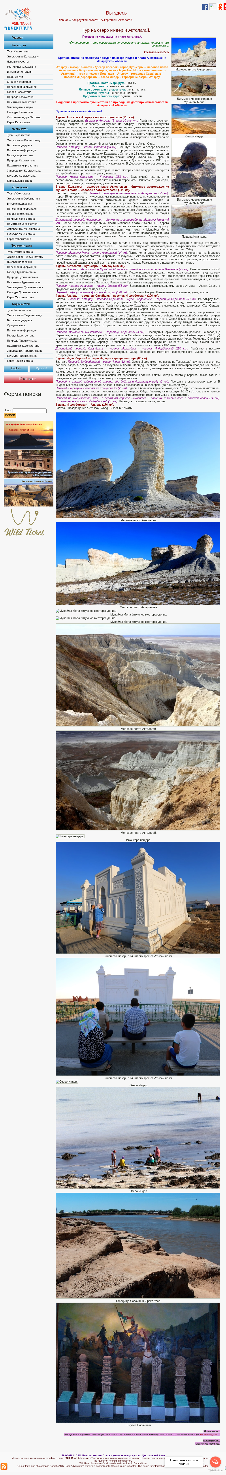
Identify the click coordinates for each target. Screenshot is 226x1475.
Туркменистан (21, 245)
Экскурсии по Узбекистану (23, 198)
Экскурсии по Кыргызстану (24, 140)
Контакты (27, 378)
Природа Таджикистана (22, 340)
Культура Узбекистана (21, 234)
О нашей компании (19, 81)
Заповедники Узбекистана (23, 229)
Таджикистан (20, 304)
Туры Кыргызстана (18, 135)
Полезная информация (22, 87)
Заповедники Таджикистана (24, 350)
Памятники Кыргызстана (22, 165)
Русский (41, 368)
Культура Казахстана (20, 112)
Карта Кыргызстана (19, 180)
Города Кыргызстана (20, 155)
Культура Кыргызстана (21, 175)
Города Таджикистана (20, 335)
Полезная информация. (22, 150)
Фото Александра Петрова (24, 117)
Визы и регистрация (19, 71)
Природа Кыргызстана (21, 160)
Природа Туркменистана (22, 277)
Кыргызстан (19, 129)
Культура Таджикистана (22, 355)
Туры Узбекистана (18, 193)
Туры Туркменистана (20, 251)
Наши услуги (15, 76)
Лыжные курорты (18, 61)
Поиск (8, 410)
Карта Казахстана (18, 122)
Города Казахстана (19, 92)
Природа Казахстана (20, 97)
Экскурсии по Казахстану (23, 56)
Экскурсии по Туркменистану (25, 257)
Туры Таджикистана (19, 310)
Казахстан (18, 45)
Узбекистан (19, 187)
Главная (17, 37)
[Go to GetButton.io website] (215, 1470)
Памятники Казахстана (21, 102)
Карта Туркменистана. (21, 297)
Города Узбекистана (20, 213)
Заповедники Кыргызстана (24, 170)
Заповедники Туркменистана (25, 287)
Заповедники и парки (20, 107)
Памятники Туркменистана (24, 282)
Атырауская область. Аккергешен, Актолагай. (102, 20)
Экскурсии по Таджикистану (24, 315)
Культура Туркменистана (22, 292)
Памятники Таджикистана (23, 345)
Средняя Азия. (16, 325)
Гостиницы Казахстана (21, 66)
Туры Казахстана (17, 51)
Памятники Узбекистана (22, 224)
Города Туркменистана (21, 272)
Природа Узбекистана (21, 218)
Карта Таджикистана (20, 360)
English (16, 368)
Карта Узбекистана (19, 239)
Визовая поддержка (19, 145)
